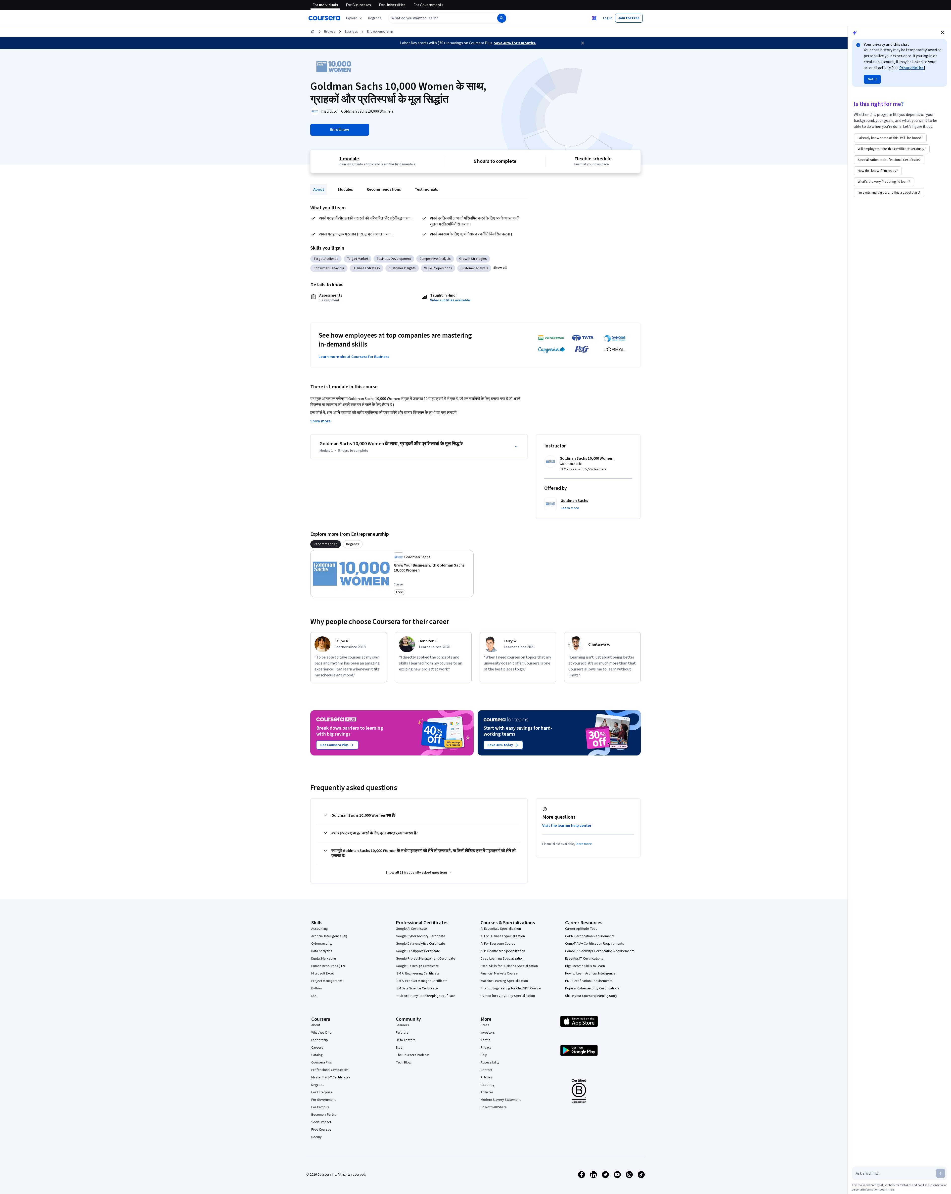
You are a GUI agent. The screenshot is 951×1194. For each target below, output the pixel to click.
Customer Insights (402, 268)
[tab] (325, 544)
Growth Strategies (473, 258)
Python (316, 988)
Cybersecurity (321, 943)
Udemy (316, 1137)
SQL (314, 995)
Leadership (319, 1040)
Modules (345, 189)
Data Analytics (321, 951)
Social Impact (321, 1122)
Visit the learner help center (566, 825)
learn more (584, 843)
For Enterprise (322, 1092)
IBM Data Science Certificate (417, 988)
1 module (349, 158)
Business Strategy (366, 268)
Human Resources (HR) (328, 966)
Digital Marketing (323, 958)
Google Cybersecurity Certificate (420, 936)
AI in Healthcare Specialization (503, 951)
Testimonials (426, 189)
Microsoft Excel (322, 973)
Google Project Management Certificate (425, 958)
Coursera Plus (321, 1062)
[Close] (582, 43)
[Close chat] (942, 32)
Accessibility (490, 1062)
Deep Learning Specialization (502, 958)
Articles (486, 1077)
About (318, 189)
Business (351, 31)
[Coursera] (324, 18)
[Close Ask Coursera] (594, 18)
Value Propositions (438, 268)
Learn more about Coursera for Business (353, 356)
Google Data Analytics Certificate (420, 943)
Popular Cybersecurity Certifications (592, 988)
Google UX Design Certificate (417, 966)
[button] (374, 18)
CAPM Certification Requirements (590, 936)
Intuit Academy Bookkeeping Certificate (425, 995)
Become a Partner (324, 1114)
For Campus (320, 1107)
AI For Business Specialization (503, 936)
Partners (402, 1032)
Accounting (319, 928)
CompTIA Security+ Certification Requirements (599, 951)
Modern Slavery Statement (501, 1099)
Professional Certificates (330, 1069)
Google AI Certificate (411, 928)
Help (484, 1055)
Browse (330, 31)
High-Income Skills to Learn (585, 966)
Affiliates (487, 1092)
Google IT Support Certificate (418, 951)
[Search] (501, 18)
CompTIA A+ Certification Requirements (594, 943)
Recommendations (384, 189)
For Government (323, 1099)
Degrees (317, 1084)
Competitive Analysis (435, 258)
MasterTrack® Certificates (330, 1077)
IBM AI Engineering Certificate (418, 973)
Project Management (326, 980)
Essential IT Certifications (584, 958)
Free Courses (321, 1129)
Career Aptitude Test (581, 928)
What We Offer (322, 1032)
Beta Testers (405, 1040)
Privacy (486, 1047)
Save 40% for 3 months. (515, 43)
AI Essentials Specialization (501, 928)
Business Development (394, 258)
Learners (402, 1025)
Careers (317, 1047)
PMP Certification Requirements (589, 980)
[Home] (312, 31)
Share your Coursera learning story (591, 995)
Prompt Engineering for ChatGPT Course (511, 988)
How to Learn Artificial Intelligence (590, 973)
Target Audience (326, 258)
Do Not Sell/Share (494, 1107)
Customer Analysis (474, 268)
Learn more (887, 1190)
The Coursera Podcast (412, 1055)
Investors (488, 1032)
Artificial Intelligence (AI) (329, 936)
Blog (399, 1047)
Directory (488, 1084)
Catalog (317, 1055)
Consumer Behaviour (329, 268)
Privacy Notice (911, 68)
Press (485, 1025)
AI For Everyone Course (498, 943)
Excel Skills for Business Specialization (509, 966)
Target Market (357, 258)
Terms (485, 1040)
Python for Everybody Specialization (508, 995)
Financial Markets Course (499, 973)
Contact (486, 1069)
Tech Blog (403, 1062)
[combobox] (437, 18)
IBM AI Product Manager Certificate (422, 980)
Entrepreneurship (380, 31)
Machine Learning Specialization (504, 980)
